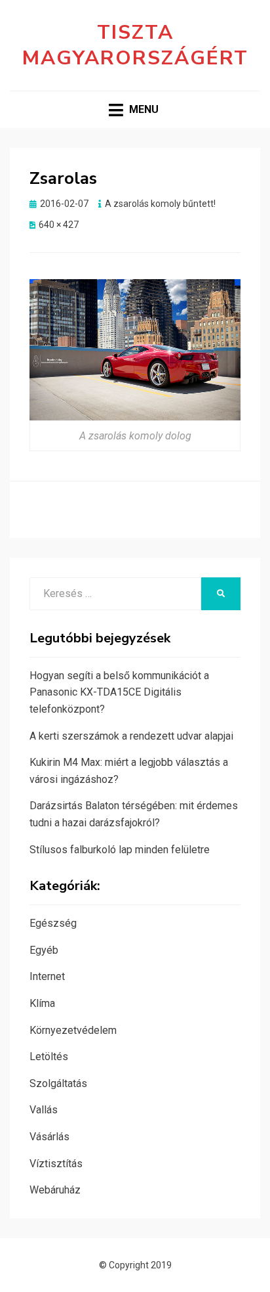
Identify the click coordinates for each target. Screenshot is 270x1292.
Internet (47, 976)
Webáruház (55, 1190)
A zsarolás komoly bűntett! (160, 203)
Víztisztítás (56, 1163)
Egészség (53, 923)
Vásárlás (49, 1136)
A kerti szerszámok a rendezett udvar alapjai (131, 736)
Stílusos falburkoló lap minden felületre (119, 849)
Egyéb (43, 950)
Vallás (43, 1109)
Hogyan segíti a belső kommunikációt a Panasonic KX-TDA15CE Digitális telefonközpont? (119, 692)
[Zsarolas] (135, 349)
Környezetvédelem (73, 1030)
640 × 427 (59, 224)
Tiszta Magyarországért (135, 45)
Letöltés (48, 1056)
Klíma (42, 1003)
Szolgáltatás (58, 1083)
